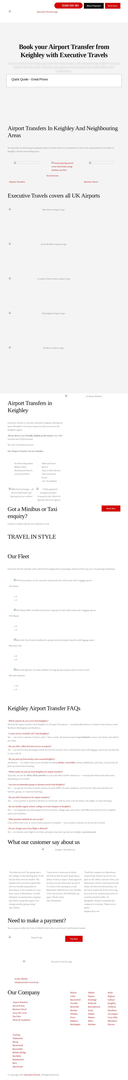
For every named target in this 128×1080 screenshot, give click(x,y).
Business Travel (91, 182)
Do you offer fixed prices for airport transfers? (29, 797)
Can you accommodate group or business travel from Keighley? (37, 784)
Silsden (61, 762)
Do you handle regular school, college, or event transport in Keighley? (40, 806)
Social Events (52, 176)
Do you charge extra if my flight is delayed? (28, 828)
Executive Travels (32, 1075)
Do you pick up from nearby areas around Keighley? (32, 759)
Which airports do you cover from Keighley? (28, 721)
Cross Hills (70, 762)
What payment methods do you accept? (26, 819)
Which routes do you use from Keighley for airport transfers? (36, 772)
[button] (64, 721)
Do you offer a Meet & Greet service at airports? (30, 746)
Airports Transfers (17, 182)
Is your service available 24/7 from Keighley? (29, 733)
